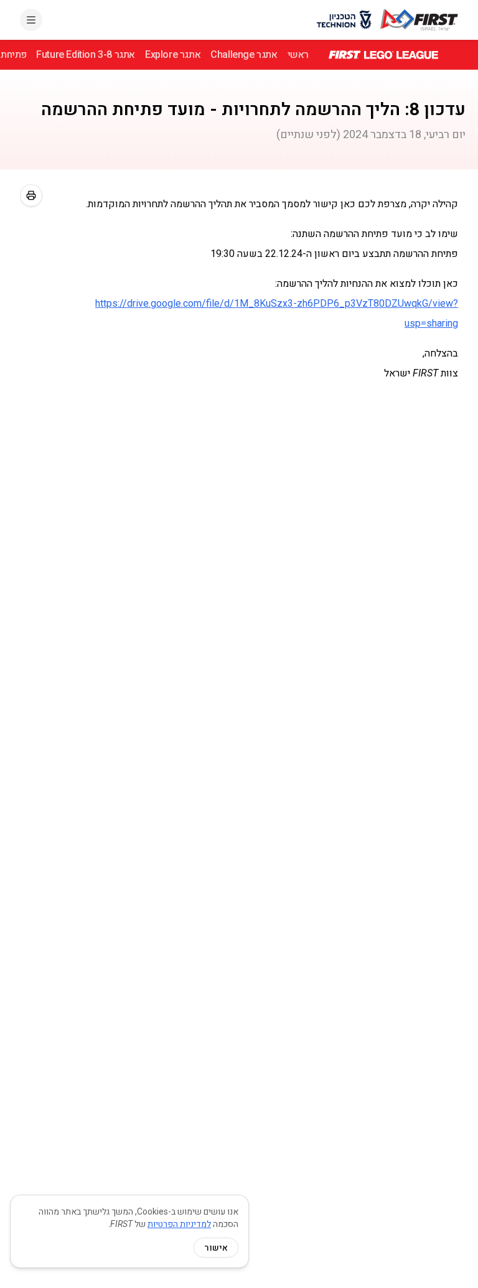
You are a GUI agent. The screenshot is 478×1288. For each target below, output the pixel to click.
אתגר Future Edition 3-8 (85, 54)
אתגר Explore (172, 54)
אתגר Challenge (243, 54)
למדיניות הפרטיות (179, 1224)
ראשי (298, 54)
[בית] (419, 19)
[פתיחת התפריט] (31, 20)
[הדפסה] (31, 195)
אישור (216, 1248)
